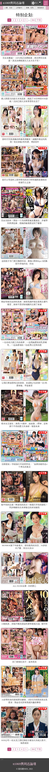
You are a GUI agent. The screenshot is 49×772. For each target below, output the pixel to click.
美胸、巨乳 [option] (30, 8)
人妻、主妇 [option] (8, 8)
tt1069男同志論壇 (13, 2)
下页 (39, 20)
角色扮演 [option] (40, 8)
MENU (46, 4)
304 (33, 20)
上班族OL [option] (19, 8)
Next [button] (47, 8)
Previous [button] (1, 8)
